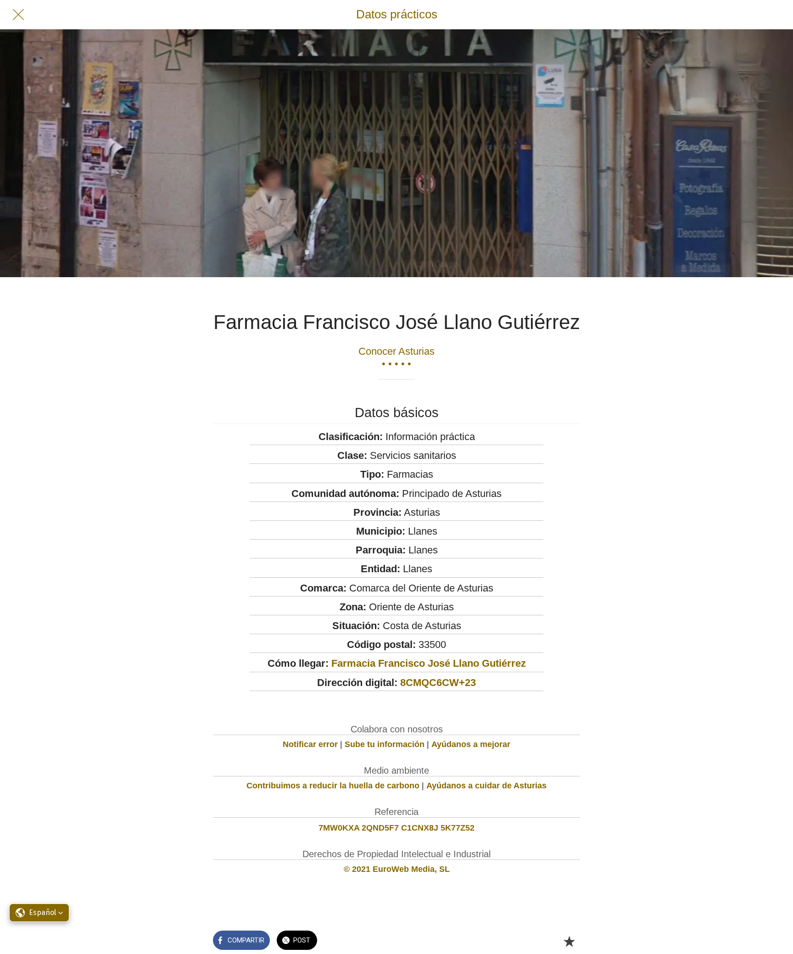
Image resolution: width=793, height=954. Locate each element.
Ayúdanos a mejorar (470, 744)
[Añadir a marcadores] (569, 941)
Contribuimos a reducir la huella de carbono (332, 785)
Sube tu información (384, 744)
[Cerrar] (18, 14)
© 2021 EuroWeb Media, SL (397, 869)
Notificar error (310, 744)
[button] (39, 913)
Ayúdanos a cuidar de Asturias (486, 785)
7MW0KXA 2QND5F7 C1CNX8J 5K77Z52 (396, 827)
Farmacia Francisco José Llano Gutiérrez (428, 663)
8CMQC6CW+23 (438, 682)
